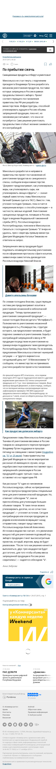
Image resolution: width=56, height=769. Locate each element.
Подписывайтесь (14, 585)
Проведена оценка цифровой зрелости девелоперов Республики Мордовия (15, 677)
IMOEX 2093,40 (39, 41)
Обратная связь (35, 709)
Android (31, 707)
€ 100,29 (20, 41)
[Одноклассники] (20, 725)
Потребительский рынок (12, 57)
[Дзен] (15, 725)
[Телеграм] (5, 725)
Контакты (7, 712)
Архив (5, 709)
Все (19, 665)
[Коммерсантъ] (5, 35)
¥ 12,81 (29, 41)
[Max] (31, 725)
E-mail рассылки (35, 715)
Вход (41, 35)
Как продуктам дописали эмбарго (23, 431)
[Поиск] (46, 36)
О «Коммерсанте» (10, 707)
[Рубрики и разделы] (51, 36)
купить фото (41, 165)
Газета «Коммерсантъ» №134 (15, 595)
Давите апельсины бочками (20, 295)
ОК (50, 49)
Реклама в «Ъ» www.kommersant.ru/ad (28, 16)
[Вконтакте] (10, 725)
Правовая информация (38, 712)
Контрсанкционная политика (15, 604)
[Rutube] (26, 725)
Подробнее (7, 764)
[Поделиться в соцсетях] (50, 64)
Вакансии (7, 717)
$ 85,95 (12, 41)
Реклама (6, 715)
